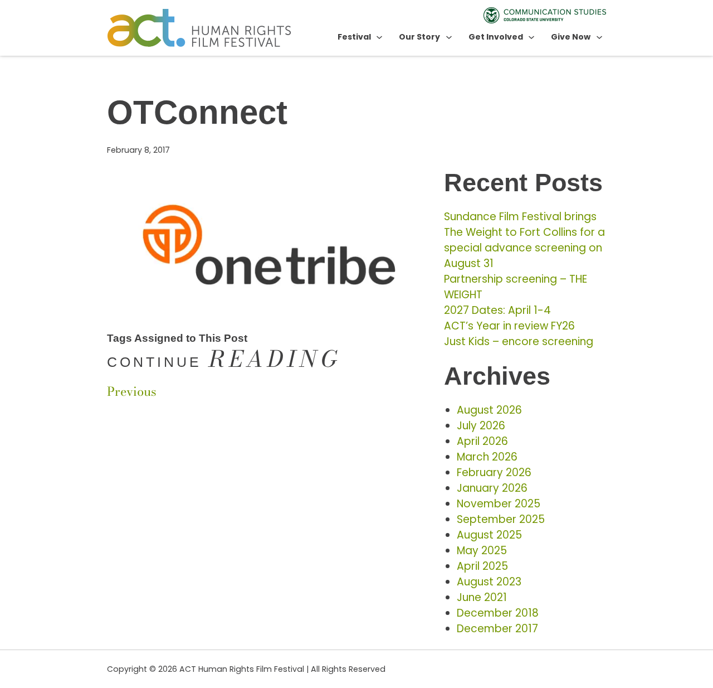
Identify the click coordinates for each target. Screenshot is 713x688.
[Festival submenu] (379, 36)
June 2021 (482, 597)
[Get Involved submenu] (531, 36)
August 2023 (489, 581)
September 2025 (501, 519)
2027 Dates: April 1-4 (497, 310)
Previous (132, 391)
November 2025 (498, 503)
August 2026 (489, 410)
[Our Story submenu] (449, 36)
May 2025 (482, 550)
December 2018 (498, 613)
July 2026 (481, 425)
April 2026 (482, 441)
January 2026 (492, 488)
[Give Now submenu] (599, 36)
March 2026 (487, 456)
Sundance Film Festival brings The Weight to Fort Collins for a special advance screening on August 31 (524, 240)
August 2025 (489, 534)
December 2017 (497, 628)
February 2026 (494, 472)
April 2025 (482, 566)
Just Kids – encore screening (518, 341)
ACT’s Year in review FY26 (509, 325)
